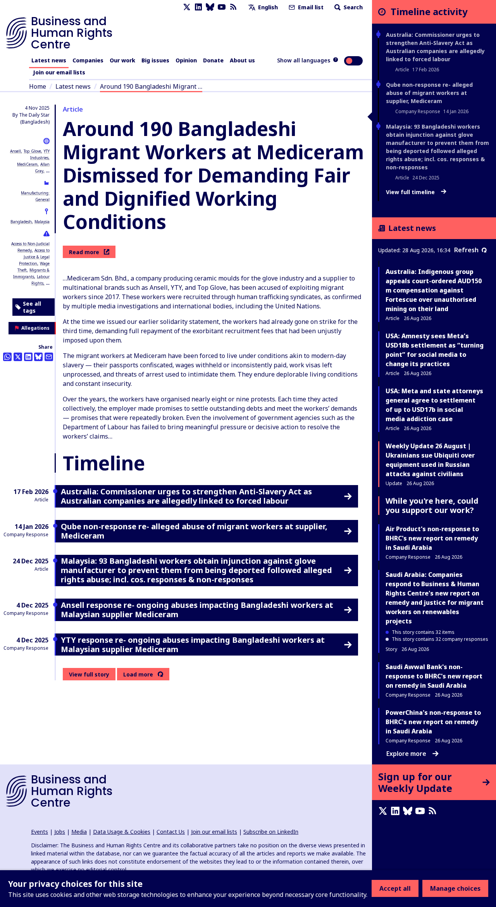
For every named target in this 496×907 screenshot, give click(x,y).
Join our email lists (59, 72)
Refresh (466, 250)
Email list (310, 7)
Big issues (155, 60)
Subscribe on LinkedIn (270, 831)
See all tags (32, 307)
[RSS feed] (233, 7)
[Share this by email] (49, 357)
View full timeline (411, 192)
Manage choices (455, 888)
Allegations (35, 328)
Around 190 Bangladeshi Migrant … (151, 86)
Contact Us (171, 831)
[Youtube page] (221, 7)
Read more (84, 252)
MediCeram (27, 164)
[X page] (186, 7)
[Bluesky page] (210, 7)
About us (242, 60)
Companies (87, 60)
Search (352, 7)
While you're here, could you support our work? (432, 505)
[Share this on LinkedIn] (28, 357)
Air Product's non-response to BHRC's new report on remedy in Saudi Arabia (432, 538)
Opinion (186, 60)
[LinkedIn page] (198, 7)
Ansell (15, 151)
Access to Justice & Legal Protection (34, 257)
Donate (213, 60)
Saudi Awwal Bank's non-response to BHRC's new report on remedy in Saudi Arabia (434, 676)
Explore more (406, 753)
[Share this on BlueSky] (38, 357)
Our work (122, 60)
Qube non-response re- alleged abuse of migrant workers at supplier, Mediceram (429, 93)
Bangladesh (21, 221)
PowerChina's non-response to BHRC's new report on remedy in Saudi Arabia (433, 721)
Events (39, 831)
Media (79, 831)
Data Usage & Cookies (121, 831)
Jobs (59, 831)
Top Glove (32, 151)
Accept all (395, 888)
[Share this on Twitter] (18, 357)
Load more (138, 674)
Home (37, 86)
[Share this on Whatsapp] (7, 357)
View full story (89, 674)
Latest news (48, 60)
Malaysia (42, 221)
